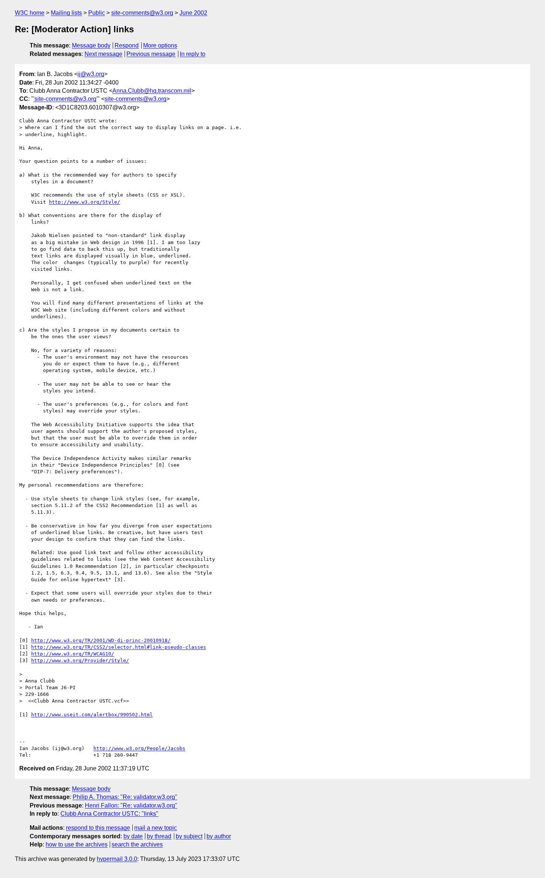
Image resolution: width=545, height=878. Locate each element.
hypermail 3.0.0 (117, 859)
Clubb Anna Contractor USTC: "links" (109, 813)
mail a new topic (155, 828)
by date (133, 836)
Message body (91, 45)
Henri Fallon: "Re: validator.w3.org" (131, 805)
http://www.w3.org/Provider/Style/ (80, 660)
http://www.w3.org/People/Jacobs (139, 748)
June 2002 (193, 13)
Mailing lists (66, 13)
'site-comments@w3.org (64, 99)
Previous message (150, 54)
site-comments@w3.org (142, 13)
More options (160, 45)
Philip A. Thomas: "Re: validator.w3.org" (125, 797)
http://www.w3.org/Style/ (84, 202)
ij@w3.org (90, 74)
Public (96, 13)
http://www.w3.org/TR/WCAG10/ (72, 654)
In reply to (192, 54)
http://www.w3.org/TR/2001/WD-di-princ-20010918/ (101, 640)
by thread (159, 836)
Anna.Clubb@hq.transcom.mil (151, 91)
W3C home (29, 13)
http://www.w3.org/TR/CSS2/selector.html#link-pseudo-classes (118, 647)
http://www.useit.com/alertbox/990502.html (92, 714)
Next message (103, 54)
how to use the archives (77, 844)
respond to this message (98, 828)
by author (219, 836)
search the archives (137, 844)
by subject (189, 836)
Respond (127, 45)
